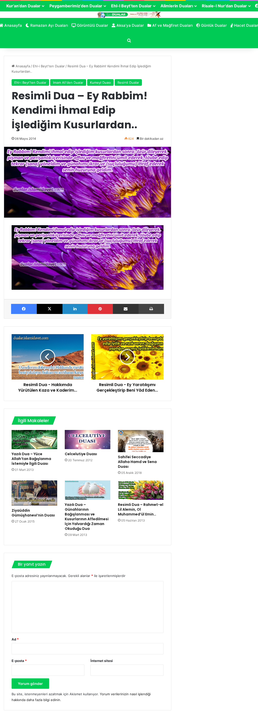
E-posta (19, 661)
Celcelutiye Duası (81, 453)
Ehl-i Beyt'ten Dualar (49, 66)
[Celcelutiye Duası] (87, 439)
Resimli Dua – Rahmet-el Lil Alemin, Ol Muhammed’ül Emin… (140, 509)
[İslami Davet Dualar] (129, 14)
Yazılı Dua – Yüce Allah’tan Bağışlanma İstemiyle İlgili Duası (31, 458)
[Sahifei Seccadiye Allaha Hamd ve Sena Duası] (141, 441)
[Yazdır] (151, 309)
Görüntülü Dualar (92, 25)
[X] (49, 309)
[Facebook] (24, 309)
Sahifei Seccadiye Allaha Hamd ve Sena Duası (137, 461)
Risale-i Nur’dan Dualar (224, 5)
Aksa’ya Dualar (129, 25)
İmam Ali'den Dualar (68, 82)
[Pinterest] (100, 309)
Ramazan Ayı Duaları (48, 25)
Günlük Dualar (213, 25)
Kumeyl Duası (100, 82)
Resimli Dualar (128, 82)
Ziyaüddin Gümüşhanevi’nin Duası (33, 513)
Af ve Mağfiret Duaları (172, 25)
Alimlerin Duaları (176, 5)
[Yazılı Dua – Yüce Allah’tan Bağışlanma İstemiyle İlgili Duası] (34, 439)
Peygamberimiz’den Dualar (75, 5)
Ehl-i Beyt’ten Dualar (131, 5)
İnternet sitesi (101, 661)
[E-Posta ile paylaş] (126, 309)
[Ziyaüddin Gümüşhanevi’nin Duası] (34, 493)
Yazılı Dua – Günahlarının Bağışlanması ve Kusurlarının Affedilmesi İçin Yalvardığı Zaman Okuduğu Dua (87, 516)
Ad (15, 639)
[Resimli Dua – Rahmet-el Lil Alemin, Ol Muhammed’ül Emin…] (141, 490)
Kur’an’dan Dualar (23, 5)
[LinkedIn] (75, 309)
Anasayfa (22, 66)
